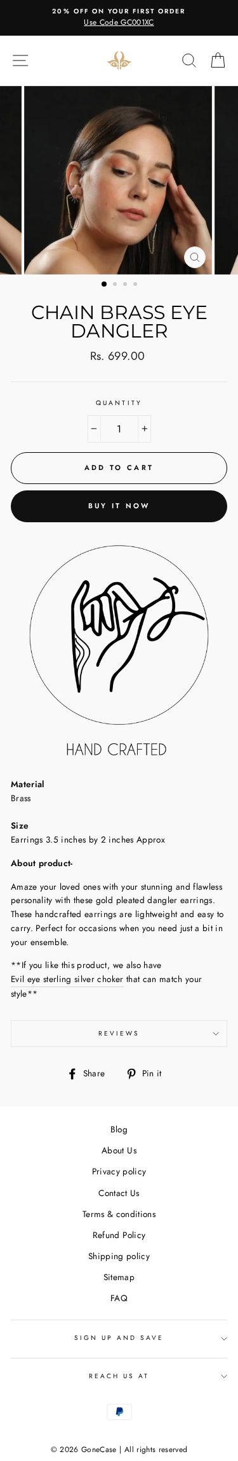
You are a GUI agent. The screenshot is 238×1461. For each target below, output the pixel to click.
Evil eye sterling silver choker (67, 979)
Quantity (119, 403)
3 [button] (126, 285)
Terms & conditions (119, 1214)
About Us (119, 1150)
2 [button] (116, 285)
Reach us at (119, 1376)
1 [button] (105, 285)
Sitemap (119, 1277)
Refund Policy (119, 1235)
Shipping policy (119, 1256)
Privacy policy (119, 1171)
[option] (119, 17)
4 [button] (136, 285)
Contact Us (118, 1193)
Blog (119, 1129)
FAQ (119, 1298)
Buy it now (119, 506)
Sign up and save (119, 1338)
